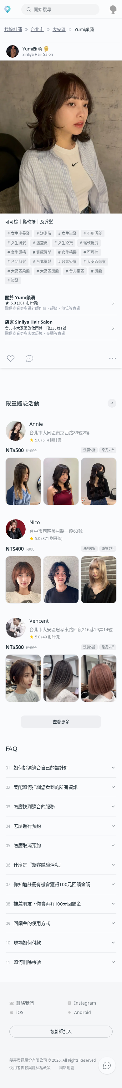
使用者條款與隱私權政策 (30, 1067)
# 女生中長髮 (19, 233)
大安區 (59, 29)
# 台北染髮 (67, 261)
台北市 (37, 29)
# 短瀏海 (44, 233)
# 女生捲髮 (67, 252)
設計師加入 (61, 1031)
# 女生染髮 (67, 233)
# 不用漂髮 (93, 233)
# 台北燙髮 (42, 261)
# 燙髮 (96, 271)
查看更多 (61, 722)
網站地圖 (66, 1067)
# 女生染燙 (63, 243)
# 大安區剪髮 (95, 261)
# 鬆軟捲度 (89, 243)
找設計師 (13, 29)
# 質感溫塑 (42, 252)
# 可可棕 (91, 252)
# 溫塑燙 (40, 243)
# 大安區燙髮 (48, 271)
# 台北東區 (75, 271)
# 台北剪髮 (17, 261)
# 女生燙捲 (17, 252)
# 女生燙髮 (17, 243)
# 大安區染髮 (19, 271)
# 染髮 (13, 280)
